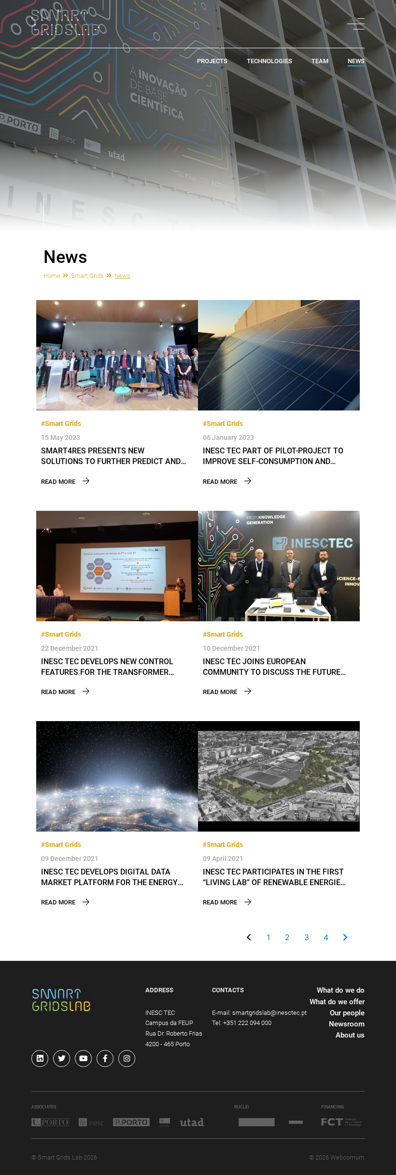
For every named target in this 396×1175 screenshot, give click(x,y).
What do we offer (337, 1001)
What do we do (341, 990)
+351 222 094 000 (247, 1022)
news (356, 61)
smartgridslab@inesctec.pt (269, 1012)
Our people (347, 1013)
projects (212, 61)
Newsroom (347, 1024)
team (319, 61)
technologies (269, 61)
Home (51, 275)
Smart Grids (87, 275)
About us (350, 1035)
